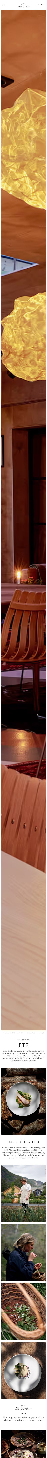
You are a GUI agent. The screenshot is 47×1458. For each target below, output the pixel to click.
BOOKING (41, 5)
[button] (6, 5)
